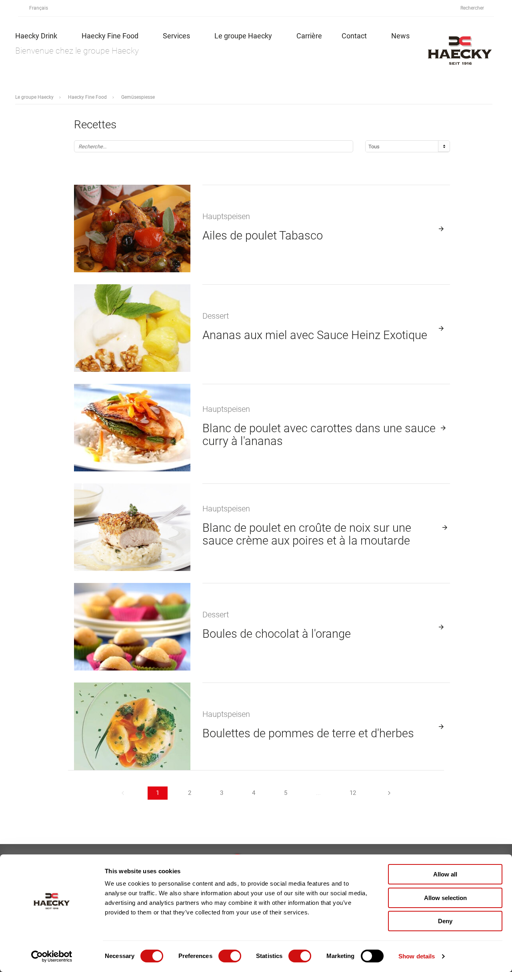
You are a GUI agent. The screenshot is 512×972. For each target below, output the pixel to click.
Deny (445, 921)
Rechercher (472, 8)
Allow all (445, 874)
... (318, 792)
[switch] (229, 956)
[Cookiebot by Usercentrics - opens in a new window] (52, 956)
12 (353, 792)
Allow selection (445, 897)
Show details (416, 956)
